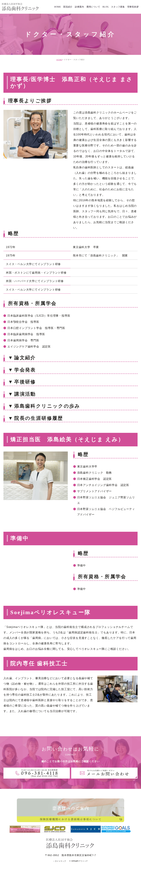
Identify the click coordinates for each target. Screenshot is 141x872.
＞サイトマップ (59, 861)
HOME (59, 60)
